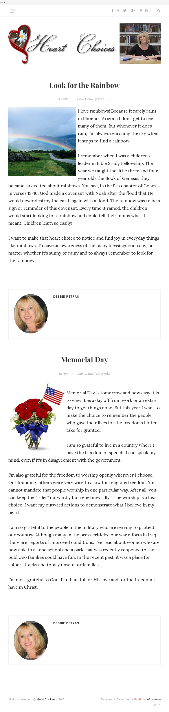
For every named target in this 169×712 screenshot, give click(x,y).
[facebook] (112, 10)
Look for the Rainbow (84, 85)
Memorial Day (84, 359)
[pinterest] (140, 10)
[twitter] (125, 10)
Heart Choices (46, 699)
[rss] (146, 10)
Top (155, 705)
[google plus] (133, 10)
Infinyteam (154, 699)
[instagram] (118, 10)
